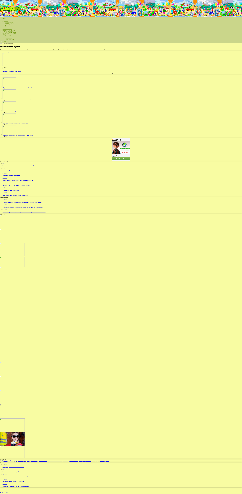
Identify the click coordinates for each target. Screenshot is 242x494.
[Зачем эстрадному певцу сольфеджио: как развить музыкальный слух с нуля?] (9, 110)
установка (102, 461)
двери (14, 461)
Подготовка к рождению (10, 32)
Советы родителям (8, 31)
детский (22, 461)
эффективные (106, 461)
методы (37, 461)
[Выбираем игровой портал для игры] (8, 403)
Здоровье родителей (9, 23)
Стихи (6, 26)
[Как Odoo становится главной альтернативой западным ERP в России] (9, 134)
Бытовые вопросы (9, 37)
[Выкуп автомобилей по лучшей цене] (12, 431)
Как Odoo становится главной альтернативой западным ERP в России (18, 135)
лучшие (34, 461)
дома (24, 461)
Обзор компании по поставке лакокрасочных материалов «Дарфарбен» (18, 87)
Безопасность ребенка (9, 30)
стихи (93, 461)
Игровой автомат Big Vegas (12, 71)
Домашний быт (8, 35)
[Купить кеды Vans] (10, 242)
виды (7, 461)
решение (84, 461)
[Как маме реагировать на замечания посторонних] (12, 266)
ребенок (76, 461)
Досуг (4, 25)
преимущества (62, 461)
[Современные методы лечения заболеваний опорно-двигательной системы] (9, 98)
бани (5, 461)
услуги (97, 461)
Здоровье (5, 21)
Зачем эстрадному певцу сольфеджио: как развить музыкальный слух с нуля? (19, 111)
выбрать (10, 461)
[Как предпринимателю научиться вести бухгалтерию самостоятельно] (94, 267)
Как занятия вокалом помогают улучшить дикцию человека (15, 123)
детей (16, 461)
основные (45, 461)
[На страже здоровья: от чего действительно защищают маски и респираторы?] (12, 445)
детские (19, 461)
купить (31, 461)
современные (88, 461)
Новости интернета (9, 39)
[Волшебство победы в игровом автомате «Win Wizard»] (8, 228)
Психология (7, 24)
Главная (1, 43)
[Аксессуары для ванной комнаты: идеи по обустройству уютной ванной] (12, 458)
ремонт (80, 461)
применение (72, 461)
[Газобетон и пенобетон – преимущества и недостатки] (10, 389)
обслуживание (41, 461)
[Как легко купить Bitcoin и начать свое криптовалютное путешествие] (10, 375)
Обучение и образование (9, 33)
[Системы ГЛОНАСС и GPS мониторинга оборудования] (10, 417)
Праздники (7, 27)
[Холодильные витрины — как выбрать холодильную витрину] (12, 255)
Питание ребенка (7, 29)
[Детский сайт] (10, 12)
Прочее (4, 34)
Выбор (2, 461)
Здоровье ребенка (9, 22)
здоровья (27, 461)
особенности (52, 461)
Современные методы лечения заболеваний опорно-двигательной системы (19, 99)
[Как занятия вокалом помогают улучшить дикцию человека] (9, 122)
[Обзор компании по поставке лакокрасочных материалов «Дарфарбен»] (9, 86)
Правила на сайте (9, 19)
